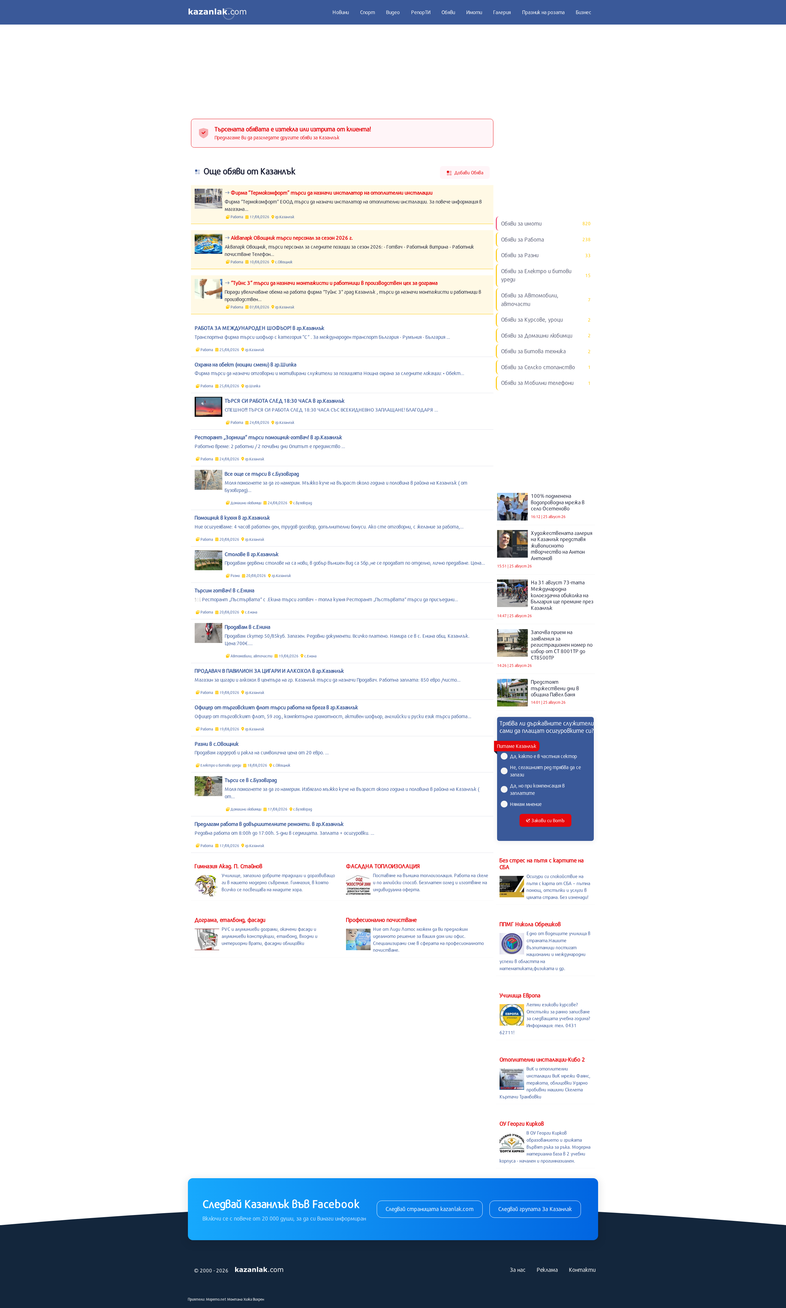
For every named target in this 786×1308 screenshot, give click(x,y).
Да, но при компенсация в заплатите (537, 789)
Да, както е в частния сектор (543, 756)
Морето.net (216, 1299)
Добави (468, 172)
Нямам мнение (526, 804)
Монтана (235, 1299)
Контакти (582, 1269)
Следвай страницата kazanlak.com (430, 1208)
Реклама (547, 1269)
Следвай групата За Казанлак (535, 1208)
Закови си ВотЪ (547, 820)
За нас (518, 1269)
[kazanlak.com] (259, 1270)
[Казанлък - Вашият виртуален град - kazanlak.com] (217, 12)
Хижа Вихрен (253, 1299)
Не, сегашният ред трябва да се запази (545, 770)
